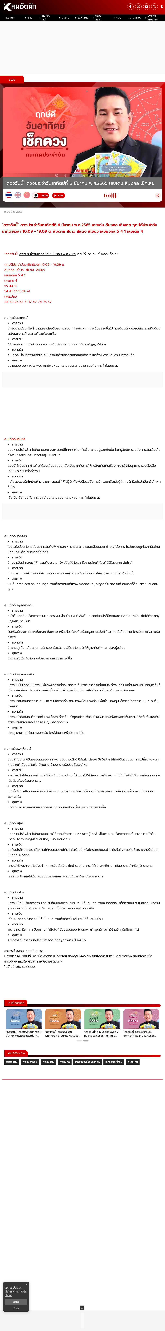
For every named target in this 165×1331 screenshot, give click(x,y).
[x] (138, 7)
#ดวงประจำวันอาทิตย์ (87, 1062)
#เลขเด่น (132, 1062)
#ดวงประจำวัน (113, 1062)
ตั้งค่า (16, 1308)
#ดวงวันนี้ (48, 1062)
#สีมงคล (65, 1062)
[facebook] (130, 7)
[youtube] (146, 7)
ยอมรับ (16, 1302)
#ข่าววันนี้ (11, 1062)
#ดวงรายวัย (30, 1062)
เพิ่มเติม (8, 1295)
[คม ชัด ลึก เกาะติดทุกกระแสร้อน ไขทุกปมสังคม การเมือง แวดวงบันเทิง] (82, 7)
